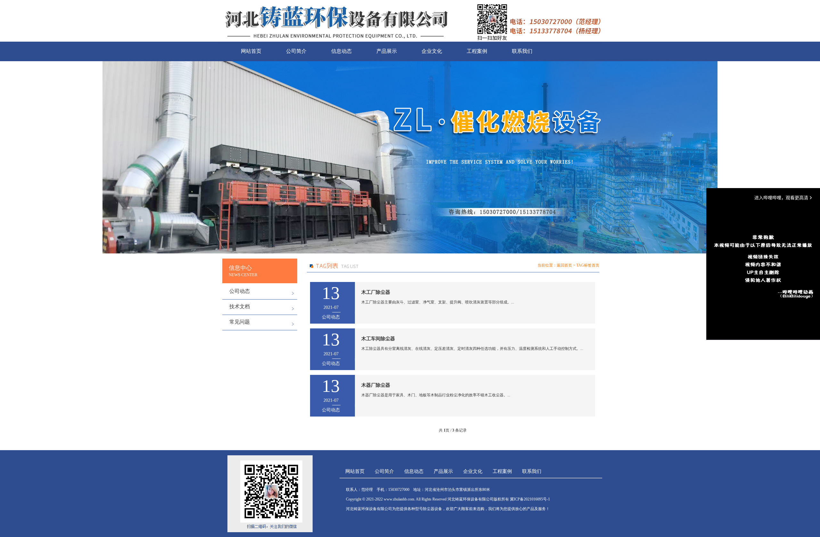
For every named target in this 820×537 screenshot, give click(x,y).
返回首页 (564, 265)
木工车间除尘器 (378, 338)
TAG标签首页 (587, 265)
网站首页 (251, 51)
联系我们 (522, 51)
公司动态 (239, 291)
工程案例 (477, 51)
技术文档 (239, 306)
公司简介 (296, 51)
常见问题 (239, 322)
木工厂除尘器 (375, 292)
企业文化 (432, 51)
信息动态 (341, 51)
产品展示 (386, 51)
